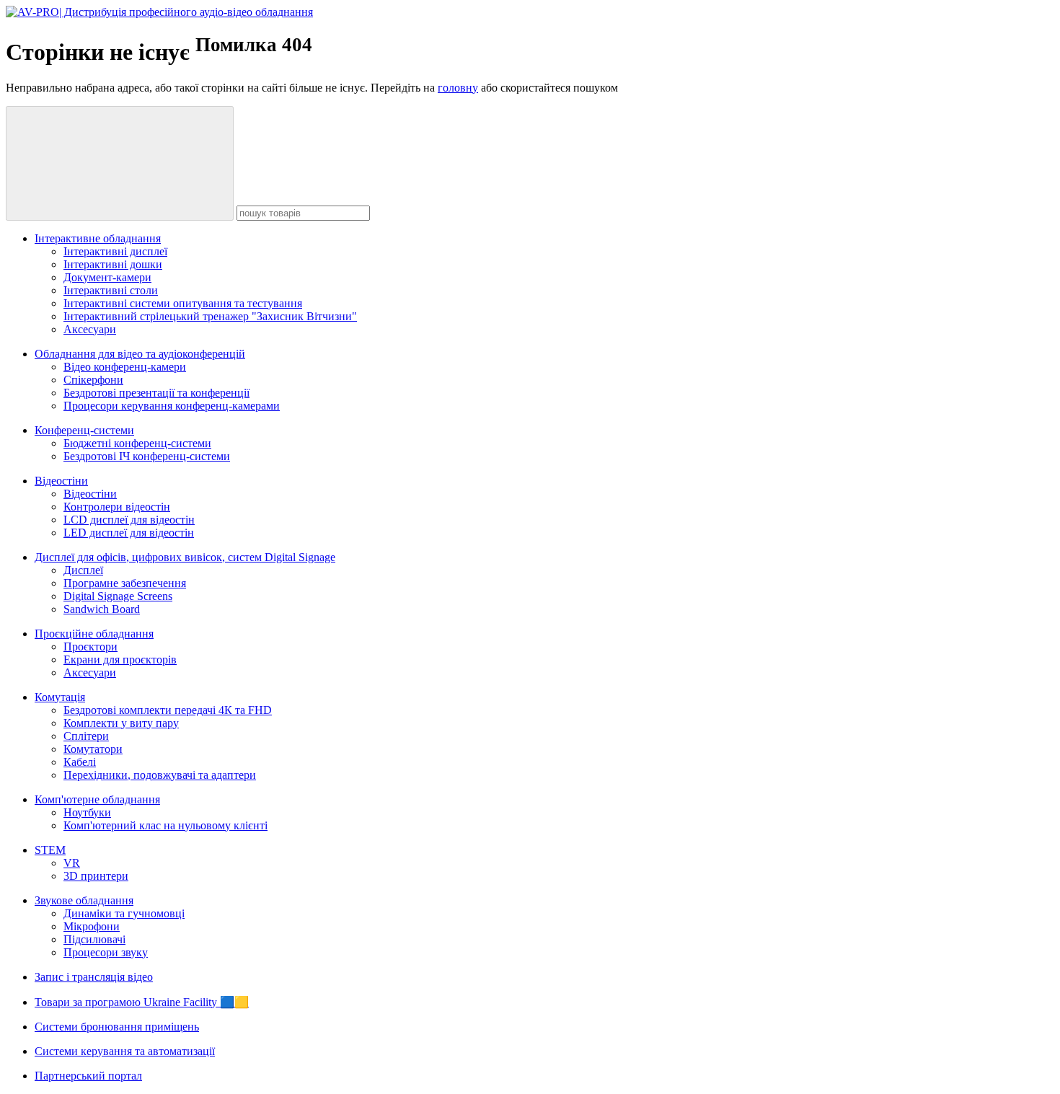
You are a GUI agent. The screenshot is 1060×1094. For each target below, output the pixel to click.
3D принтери (95, 876)
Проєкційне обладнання (94, 633)
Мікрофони (91, 926)
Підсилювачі (94, 939)
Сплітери (86, 736)
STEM (50, 850)
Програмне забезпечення (124, 583)
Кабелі (79, 762)
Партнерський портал (88, 1075)
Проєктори (90, 646)
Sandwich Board (101, 609)
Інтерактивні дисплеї (115, 251)
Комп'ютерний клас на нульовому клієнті (165, 825)
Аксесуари (89, 329)
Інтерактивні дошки (112, 264)
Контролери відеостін (116, 506)
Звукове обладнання (84, 900)
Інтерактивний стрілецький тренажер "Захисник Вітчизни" (210, 316)
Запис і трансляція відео (94, 977)
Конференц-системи (84, 430)
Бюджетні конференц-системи (137, 443)
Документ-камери (107, 277)
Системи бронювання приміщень (117, 1026)
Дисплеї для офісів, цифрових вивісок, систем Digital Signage (185, 557)
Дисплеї (83, 570)
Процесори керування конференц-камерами (171, 406)
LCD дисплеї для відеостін (129, 519)
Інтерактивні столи (110, 290)
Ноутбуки (87, 812)
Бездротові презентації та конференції (156, 393)
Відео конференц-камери (124, 367)
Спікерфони (93, 380)
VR (71, 863)
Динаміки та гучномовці (124, 913)
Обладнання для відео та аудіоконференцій (140, 354)
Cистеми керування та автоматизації (125, 1051)
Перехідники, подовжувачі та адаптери (159, 775)
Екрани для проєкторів (120, 659)
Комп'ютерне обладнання (97, 799)
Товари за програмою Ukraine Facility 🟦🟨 (142, 1002)
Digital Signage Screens (117, 596)
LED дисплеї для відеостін (128, 532)
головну (458, 87)
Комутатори (93, 749)
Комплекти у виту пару (121, 723)
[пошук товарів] (120, 163)
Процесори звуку (105, 952)
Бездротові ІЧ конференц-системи (146, 456)
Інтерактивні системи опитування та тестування (182, 303)
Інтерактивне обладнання (98, 238)
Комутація (60, 697)
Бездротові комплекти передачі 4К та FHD (167, 710)
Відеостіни (61, 481)
